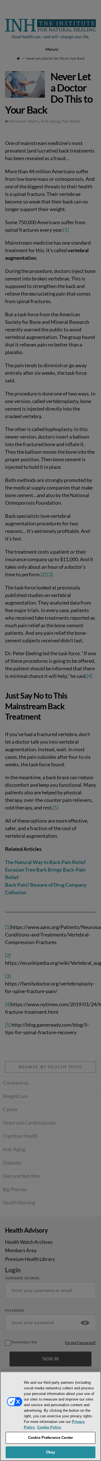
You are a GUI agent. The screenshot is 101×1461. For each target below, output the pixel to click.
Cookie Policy (49, 1427)
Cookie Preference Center (50, 1438)
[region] (50, 1416)
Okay (50, 1452)
